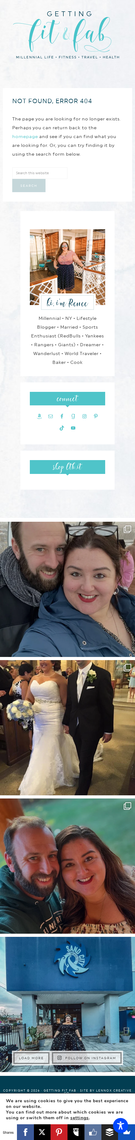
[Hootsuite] (76, 1132)
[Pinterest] (59, 1132)
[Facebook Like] (92, 1132)
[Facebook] (25, 1132)
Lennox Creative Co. (98, 1092)
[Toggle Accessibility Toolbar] (120, 1125)
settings (79, 1118)
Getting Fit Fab (67, 33)
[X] (42, 1132)
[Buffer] (109, 1132)
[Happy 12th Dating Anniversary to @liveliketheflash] (67, 866)
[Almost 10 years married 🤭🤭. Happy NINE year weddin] (67, 727)
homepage (25, 136)
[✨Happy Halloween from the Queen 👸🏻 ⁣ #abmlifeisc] (67, 1004)
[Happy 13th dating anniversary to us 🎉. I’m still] (67, 589)
